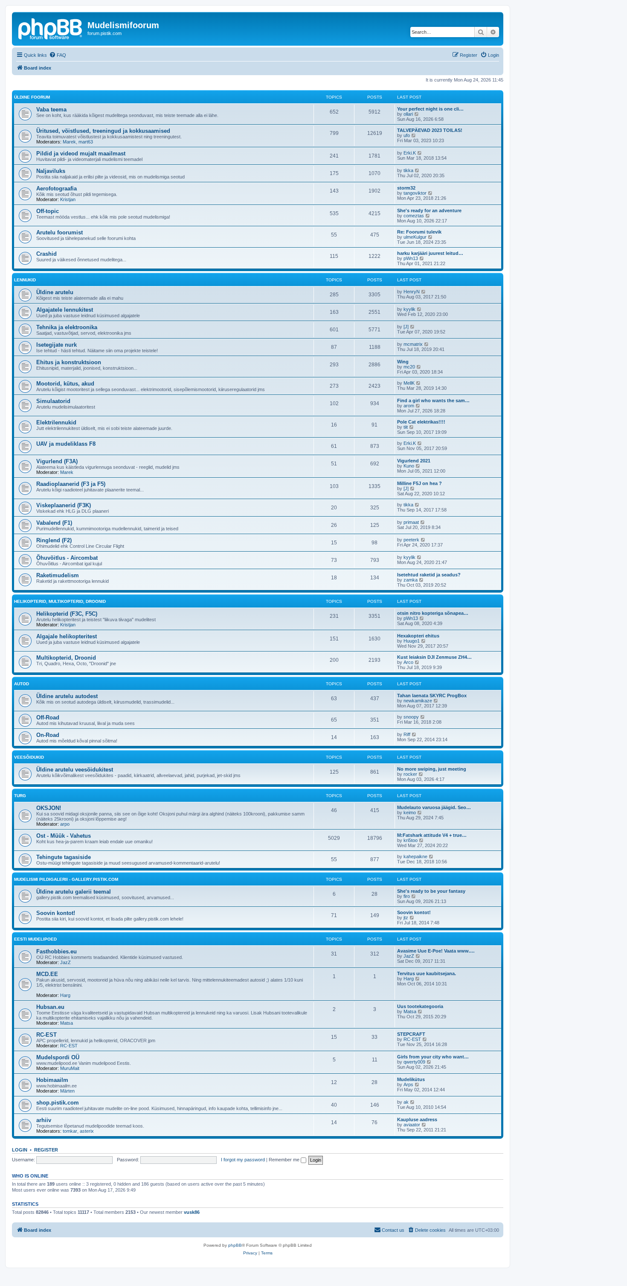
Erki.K (409, 152)
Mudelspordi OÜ (57, 1057)
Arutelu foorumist (59, 232)
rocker (410, 774)
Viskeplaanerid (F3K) (63, 505)
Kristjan (67, 199)
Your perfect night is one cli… (430, 108)
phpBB (235, 1245)
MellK (409, 383)
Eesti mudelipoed (35, 939)
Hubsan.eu (50, 1007)
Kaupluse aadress (417, 1119)
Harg (65, 995)
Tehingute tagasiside (63, 857)
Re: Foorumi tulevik (419, 231)
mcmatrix (413, 344)
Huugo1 (411, 640)
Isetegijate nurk (56, 345)
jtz (405, 917)
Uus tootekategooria (420, 1006)
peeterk (411, 539)
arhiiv (43, 1120)
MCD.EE (47, 974)
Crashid (46, 254)
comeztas (413, 215)
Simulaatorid (53, 401)
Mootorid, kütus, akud (65, 383)
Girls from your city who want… (433, 1056)
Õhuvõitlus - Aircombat (67, 558)
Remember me (285, 1159)
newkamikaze (417, 700)
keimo (409, 812)
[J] (406, 326)
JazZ (65, 962)
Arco (408, 662)
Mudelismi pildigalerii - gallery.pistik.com (66, 879)
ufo (406, 135)
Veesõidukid (29, 757)
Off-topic (47, 211)
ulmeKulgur (415, 237)
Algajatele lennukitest (64, 310)
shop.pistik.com (57, 1102)
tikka (408, 170)
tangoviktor (415, 193)
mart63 (85, 141)
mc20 (409, 366)
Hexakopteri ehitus (418, 635)
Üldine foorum (32, 97)
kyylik (409, 309)
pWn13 (410, 258)
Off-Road (47, 717)
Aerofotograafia (56, 188)
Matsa (66, 1023)
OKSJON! (48, 808)
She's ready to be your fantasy (431, 891)
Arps (408, 1084)
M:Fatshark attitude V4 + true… (432, 835)
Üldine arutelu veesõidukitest (74, 769)
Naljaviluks (50, 171)
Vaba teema (51, 109)
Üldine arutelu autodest (67, 696)
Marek (69, 141)
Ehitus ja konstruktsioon (68, 362)
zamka (410, 579)
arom (408, 405)
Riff (406, 734)
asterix (87, 1131)
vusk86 (192, 1212)
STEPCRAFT (411, 1034)
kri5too (410, 840)
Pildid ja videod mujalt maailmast (80, 153)
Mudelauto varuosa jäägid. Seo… (434, 807)
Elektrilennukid (56, 422)
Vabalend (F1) (54, 523)
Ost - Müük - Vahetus (63, 836)
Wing (403, 361)
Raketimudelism (57, 575)
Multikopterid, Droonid (66, 658)
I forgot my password (243, 1159)
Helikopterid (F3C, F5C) (66, 614)
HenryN (411, 291)
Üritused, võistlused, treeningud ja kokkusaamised (103, 131)
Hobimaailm (52, 1080)
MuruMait (69, 1068)
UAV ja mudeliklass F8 (66, 444)
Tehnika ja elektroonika (66, 327)
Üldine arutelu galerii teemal (73, 892)
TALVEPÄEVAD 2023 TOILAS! (429, 130)
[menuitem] (57, 55)
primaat (411, 522)
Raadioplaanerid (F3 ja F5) (70, 484)
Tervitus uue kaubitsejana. (426, 973)
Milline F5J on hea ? (419, 483)
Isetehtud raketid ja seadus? (429, 574)
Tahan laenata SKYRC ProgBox (432, 695)
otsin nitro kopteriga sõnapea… (432, 613)
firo (406, 896)
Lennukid (25, 280)
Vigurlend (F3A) (57, 461)
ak (406, 1102)
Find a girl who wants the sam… (433, 400)
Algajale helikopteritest (66, 636)
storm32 (406, 187)
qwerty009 (414, 1061)
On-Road (47, 735)
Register (46, 1149)
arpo (65, 824)
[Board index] (50, 27)
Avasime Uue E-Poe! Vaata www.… (436, 950)
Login (19, 1149)
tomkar (70, 1131)
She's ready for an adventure (429, 210)
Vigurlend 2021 (413, 460)
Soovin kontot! (55, 913)
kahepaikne (415, 856)
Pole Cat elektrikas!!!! (421, 421)
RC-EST (46, 1035)
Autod (21, 683)
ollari (408, 114)
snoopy (411, 716)
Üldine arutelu (54, 292)
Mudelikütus (411, 1079)
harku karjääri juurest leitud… (430, 253)
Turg (20, 795)
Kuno (408, 465)
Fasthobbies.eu (56, 951)
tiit (405, 427)
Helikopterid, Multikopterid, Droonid (60, 601)
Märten (67, 1090)
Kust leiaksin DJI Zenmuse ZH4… (434, 657)
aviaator (411, 1124)
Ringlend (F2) (54, 540)
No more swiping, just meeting (431, 769)
